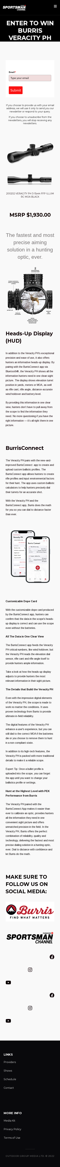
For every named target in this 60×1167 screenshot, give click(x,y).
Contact (9, 1087)
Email (12, 72)
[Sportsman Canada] (14, 7)
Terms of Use (12, 1137)
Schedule (10, 1079)
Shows (8, 1070)
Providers (10, 1062)
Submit (15, 90)
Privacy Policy (12, 1129)
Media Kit (9, 1120)
